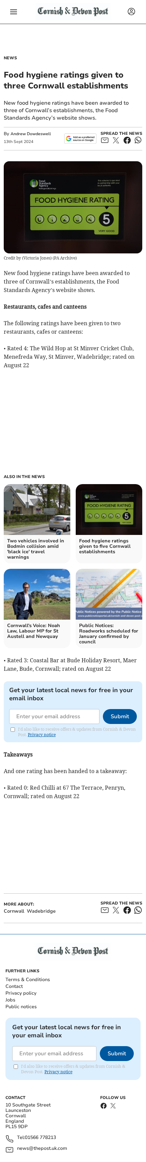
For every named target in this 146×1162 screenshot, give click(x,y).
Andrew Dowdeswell (31, 134)
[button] (13, 12)
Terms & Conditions (27, 979)
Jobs (10, 1000)
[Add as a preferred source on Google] (80, 138)
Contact (14, 986)
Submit (120, 716)
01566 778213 (40, 1138)
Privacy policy (20, 993)
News (10, 58)
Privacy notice (42, 734)
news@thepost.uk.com (42, 1148)
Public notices (21, 1006)
